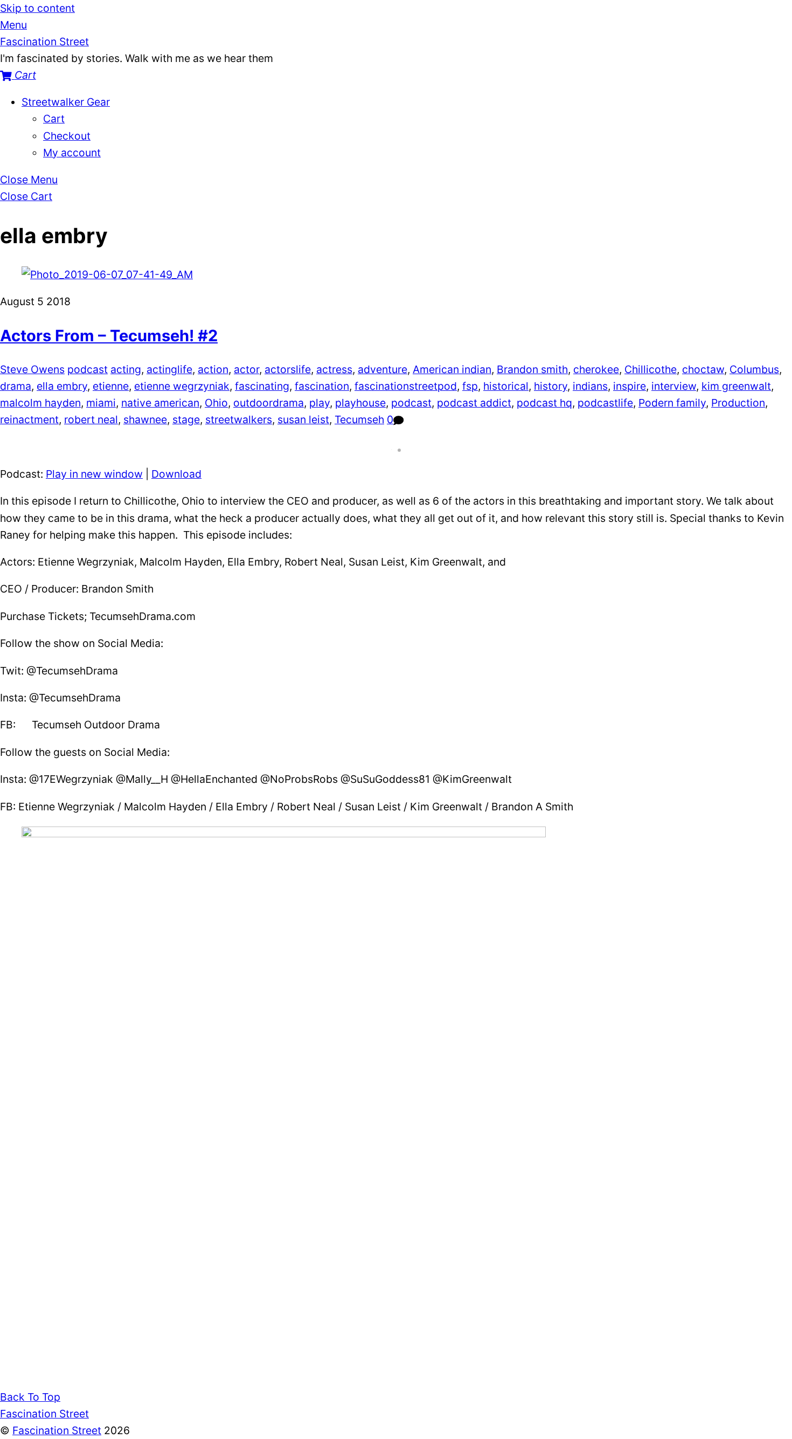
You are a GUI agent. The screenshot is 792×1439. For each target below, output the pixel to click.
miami (101, 402)
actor (246, 369)
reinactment (29, 419)
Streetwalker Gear (66, 101)
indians (590, 386)
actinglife (169, 369)
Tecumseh (359, 419)
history (550, 386)
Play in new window (94, 473)
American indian (452, 369)
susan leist (303, 419)
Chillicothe (650, 369)
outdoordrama (268, 402)
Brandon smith (532, 369)
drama (15, 386)
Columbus (754, 369)
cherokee (596, 369)
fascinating (262, 386)
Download (176, 473)
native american (160, 402)
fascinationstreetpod (406, 386)
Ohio (216, 402)
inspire (629, 386)
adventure (382, 369)
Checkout (67, 135)
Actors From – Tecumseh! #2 (109, 335)
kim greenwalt (736, 386)
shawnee (145, 419)
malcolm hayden (40, 402)
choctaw (703, 369)
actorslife (288, 369)
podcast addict (474, 402)
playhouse (360, 402)
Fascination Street (56, 1430)
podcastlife (605, 402)
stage (186, 419)
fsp (470, 386)
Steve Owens (32, 369)
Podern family (672, 402)
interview (673, 386)
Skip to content (37, 8)
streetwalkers (238, 419)
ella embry (62, 386)
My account (72, 152)
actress (334, 369)
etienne (111, 386)
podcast (87, 369)
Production (738, 402)
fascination (322, 386)
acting (125, 369)
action (213, 369)
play (319, 402)
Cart (54, 118)
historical (506, 386)
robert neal (91, 419)
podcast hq (544, 402)
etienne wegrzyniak (182, 386)
